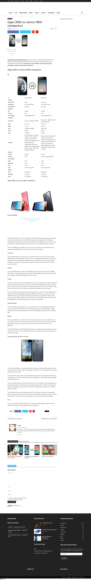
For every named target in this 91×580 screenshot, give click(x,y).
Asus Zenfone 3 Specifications (41, 553)
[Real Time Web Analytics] (3, 579)
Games (41, 0)
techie (10, 28)
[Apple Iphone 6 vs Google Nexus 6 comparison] (32, 450)
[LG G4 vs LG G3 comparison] (49, 450)
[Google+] (21, 435)
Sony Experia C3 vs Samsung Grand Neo (43, 551)
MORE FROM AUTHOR (24, 441)
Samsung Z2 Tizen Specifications (49, 529)
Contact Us (81, 577)
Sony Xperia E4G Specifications (15, 418)
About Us (63, 577)
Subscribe (64, 558)
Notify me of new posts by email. (16, 499)
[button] (81, 12)
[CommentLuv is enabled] (15, 506)
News (35, 548)
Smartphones (17, 0)
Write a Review (75, 577)
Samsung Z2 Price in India (19, 527)
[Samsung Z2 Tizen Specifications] (37, 531)
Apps (12, 0)
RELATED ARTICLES (12, 441)
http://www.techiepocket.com (22, 427)
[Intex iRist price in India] (37, 524)
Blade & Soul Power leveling (14, 530)
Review (22, 0)
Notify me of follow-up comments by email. (18, 498)
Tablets (26, 0)
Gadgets (31, 0)
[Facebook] (18, 435)
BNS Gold (10, 527)
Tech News (63, 531)
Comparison (36, 0)
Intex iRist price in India (47, 522)
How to (9, 0)
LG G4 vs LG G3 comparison (47, 456)
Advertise (69, 577)
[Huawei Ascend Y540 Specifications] (37, 538)
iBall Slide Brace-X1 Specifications (49, 418)
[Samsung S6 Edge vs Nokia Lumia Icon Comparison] (15, 450)
